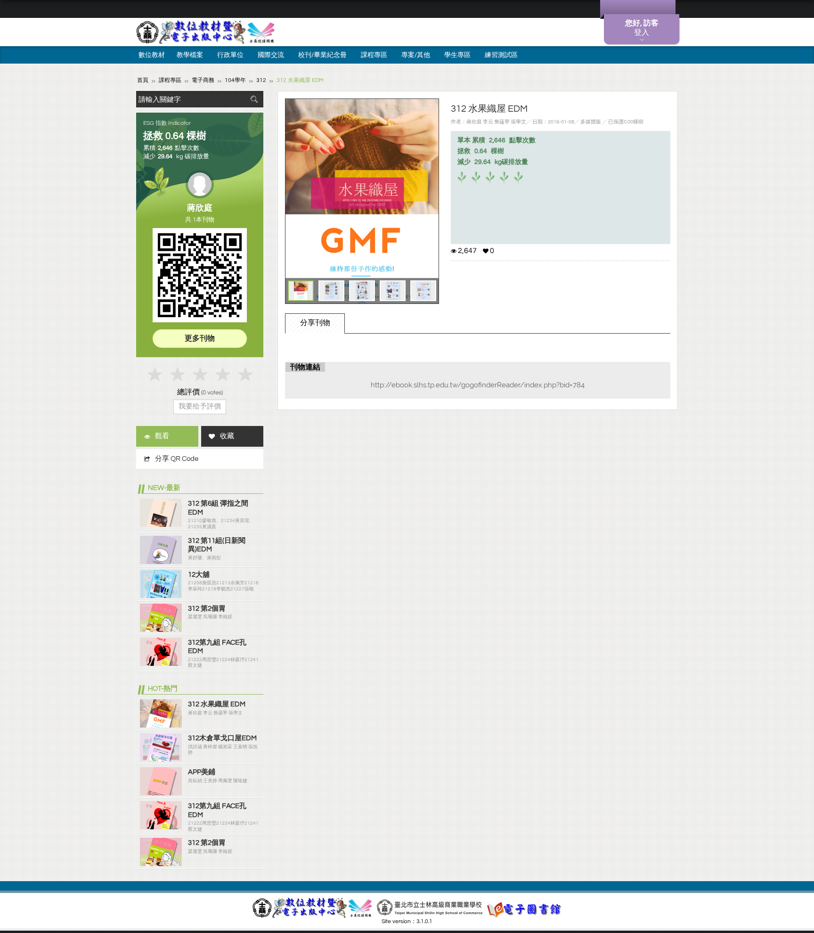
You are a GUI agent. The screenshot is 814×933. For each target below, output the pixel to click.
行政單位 (230, 55)
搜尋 (253, 99)
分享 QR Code (176, 458)
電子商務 (203, 80)
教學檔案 (190, 55)
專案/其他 (415, 55)
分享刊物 (315, 323)
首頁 (142, 80)
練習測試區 (501, 55)
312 (261, 80)
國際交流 (271, 55)
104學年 (235, 80)
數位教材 (151, 55)
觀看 (162, 436)
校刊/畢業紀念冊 (322, 55)
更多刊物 (200, 338)
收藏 (227, 436)
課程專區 (374, 55)
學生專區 (457, 55)
